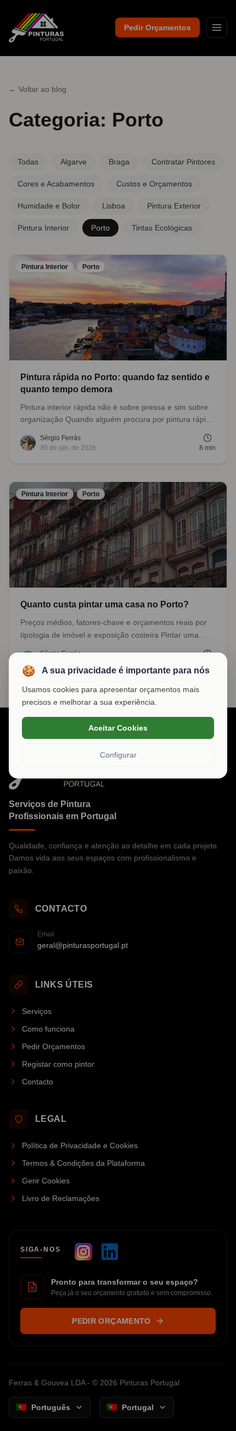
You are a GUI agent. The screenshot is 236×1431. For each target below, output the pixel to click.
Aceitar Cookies (118, 727)
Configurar (118, 754)
